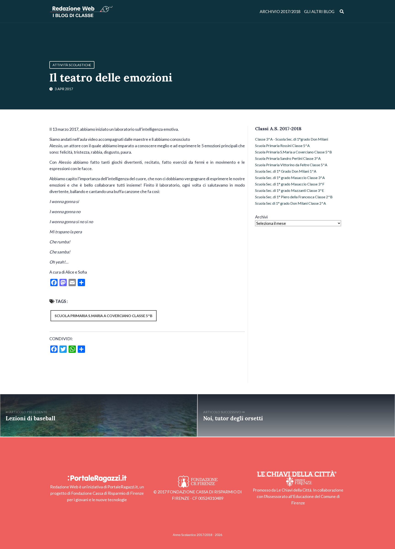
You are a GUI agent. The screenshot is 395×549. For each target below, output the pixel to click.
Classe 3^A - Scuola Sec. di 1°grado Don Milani (291, 139)
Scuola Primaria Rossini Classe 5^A (282, 145)
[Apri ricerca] (342, 11)
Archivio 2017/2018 (280, 11)
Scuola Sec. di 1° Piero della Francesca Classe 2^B (294, 197)
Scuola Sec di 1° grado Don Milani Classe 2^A (290, 203)
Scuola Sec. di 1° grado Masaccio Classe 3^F (289, 184)
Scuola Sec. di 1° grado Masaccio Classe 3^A (290, 177)
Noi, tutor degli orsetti (233, 418)
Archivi (261, 216)
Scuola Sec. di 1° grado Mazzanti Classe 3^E (289, 190)
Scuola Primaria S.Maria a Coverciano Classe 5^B (103, 315)
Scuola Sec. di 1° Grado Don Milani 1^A (285, 171)
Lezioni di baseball (30, 418)
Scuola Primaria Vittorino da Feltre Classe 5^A (291, 165)
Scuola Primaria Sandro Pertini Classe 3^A (288, 158)
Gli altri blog (319, 11)
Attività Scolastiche (72, 65)
